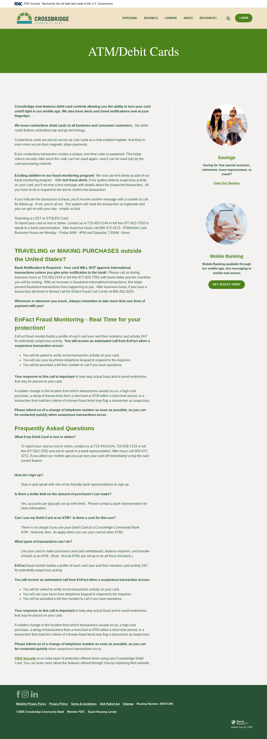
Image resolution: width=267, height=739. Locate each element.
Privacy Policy (58, 703)
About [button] (188, 18)
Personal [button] (129, 18)
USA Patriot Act (110, 703)
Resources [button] (208, 18)
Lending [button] (171, 18)
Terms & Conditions (84, 703)
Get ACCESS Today (227, 284)
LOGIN (243, 17)
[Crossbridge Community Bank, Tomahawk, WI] (43, 18)
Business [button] (151, 18)
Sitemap (128, 703)
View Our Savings (227, 183)
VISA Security (25, 658)
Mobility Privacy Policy (31, 703)
